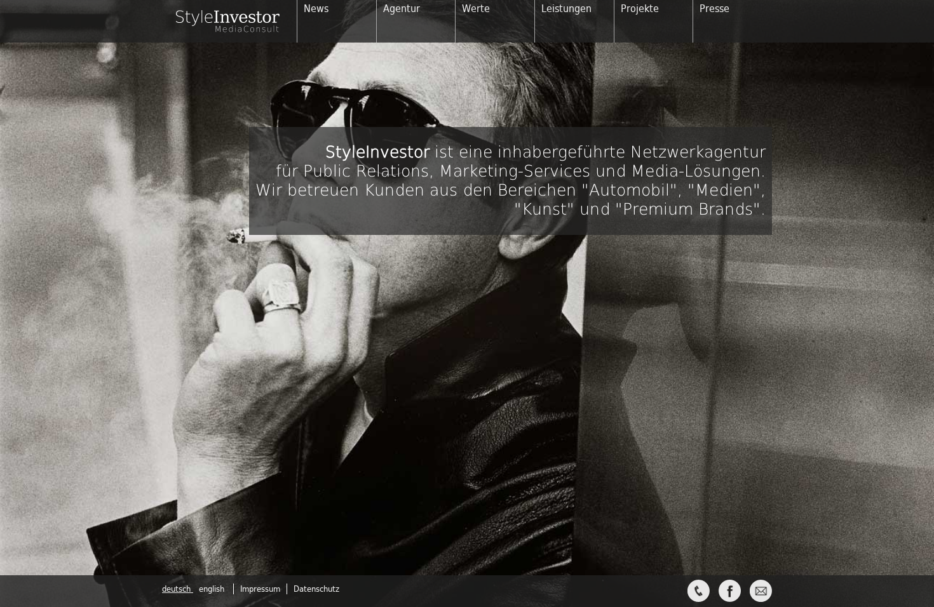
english (211, 589)
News (316, 9)
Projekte (640, 9)
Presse (714, 9)
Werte (476, 9)
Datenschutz (316, 589)
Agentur (401, 9)
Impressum (260, 589)
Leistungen (566, 9)
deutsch (177, 589)
